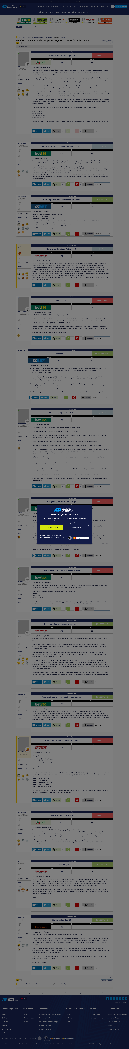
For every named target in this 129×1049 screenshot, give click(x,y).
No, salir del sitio (77, 527)
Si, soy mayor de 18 (52, 527)
